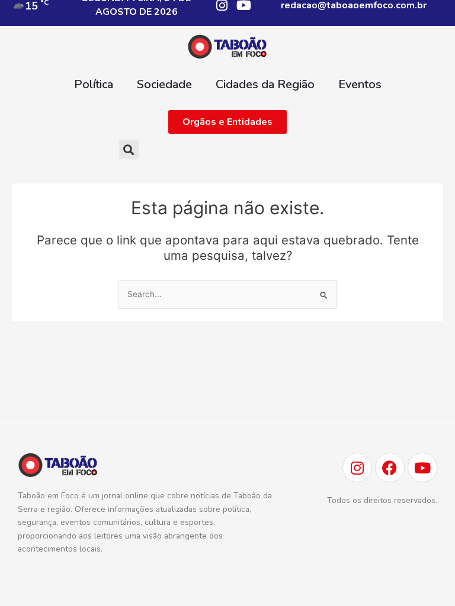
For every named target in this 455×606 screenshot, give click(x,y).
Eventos (360, 84)
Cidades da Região (265, 84)
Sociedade (164, 84)
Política (93, 84)
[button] (129, 149)
